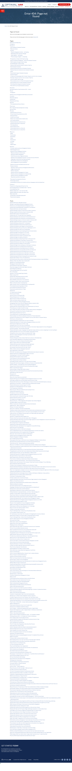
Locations (12, 96)
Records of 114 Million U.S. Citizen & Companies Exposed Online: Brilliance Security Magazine (28, 444)
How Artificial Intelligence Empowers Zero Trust (20, 655)
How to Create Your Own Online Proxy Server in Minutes (21, 587)
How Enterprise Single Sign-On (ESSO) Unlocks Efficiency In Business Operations (26, 689)
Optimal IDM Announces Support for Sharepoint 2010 (21, 235)
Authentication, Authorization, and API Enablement (20, 488)
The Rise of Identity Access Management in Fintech (20, 575)
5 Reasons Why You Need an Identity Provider (19, 638)
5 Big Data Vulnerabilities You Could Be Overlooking (20, 471)
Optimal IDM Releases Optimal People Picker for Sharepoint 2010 (23, 238)
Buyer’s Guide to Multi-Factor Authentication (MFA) (20, 342)
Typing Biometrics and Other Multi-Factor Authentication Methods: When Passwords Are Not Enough (30, 451)
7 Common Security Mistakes (16, 292)
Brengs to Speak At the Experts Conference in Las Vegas (21, 221)
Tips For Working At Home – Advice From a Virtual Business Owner (23, 510)
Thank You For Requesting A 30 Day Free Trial (19, 186)
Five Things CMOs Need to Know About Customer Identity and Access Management (26, 309)
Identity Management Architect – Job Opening (20, 52)
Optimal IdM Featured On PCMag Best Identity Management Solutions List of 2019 (26, 454)
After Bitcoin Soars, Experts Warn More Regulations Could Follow (23, 550)
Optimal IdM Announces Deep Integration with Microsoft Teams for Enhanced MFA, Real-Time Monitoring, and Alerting (33, 700)
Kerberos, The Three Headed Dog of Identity (19, 273)
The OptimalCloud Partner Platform (17, 104)
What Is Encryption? (14, 636)
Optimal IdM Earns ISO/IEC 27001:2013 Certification (21, 429)
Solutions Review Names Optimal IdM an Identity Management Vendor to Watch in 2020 (27, 496)
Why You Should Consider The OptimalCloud (19, 282)
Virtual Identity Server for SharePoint (18, 129)
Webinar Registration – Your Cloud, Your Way (19, 190)
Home (6, 26)
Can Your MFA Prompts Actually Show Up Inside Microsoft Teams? (23, 735)
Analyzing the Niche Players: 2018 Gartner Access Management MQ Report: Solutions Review (28, 440)
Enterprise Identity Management (17, 154)
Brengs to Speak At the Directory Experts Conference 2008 (22, 212)
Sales (12, 71)
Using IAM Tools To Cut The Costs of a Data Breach (20, 325)
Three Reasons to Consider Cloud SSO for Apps (19, 307)
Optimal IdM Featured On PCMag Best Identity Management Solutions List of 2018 (26, 378)
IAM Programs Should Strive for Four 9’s (18, 312)
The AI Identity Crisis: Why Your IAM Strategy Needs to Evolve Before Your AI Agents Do (27, 723)
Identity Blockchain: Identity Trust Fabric (18, 397)
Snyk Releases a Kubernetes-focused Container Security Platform (23, 490)
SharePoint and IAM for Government (18, 177)
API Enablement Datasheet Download (18, 47)
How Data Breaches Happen (16, 568)
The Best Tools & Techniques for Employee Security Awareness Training (24, 465)
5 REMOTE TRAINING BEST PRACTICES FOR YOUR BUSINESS (22, 594)
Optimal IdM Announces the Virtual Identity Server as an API (22, 251)
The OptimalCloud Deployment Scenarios (18, 287)
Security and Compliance (15, 197)
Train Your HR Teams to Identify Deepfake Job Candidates (21, 680)
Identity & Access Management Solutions (18, 151)
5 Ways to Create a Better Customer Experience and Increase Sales (23, 493)
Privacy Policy (13, 109)
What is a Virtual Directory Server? (17, 480)
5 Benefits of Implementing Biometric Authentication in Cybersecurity (24, 674)
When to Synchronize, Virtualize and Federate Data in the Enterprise (23, 403)
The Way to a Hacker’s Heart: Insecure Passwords (20, 281)
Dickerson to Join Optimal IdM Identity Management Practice (22, 205)
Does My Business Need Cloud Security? (18, 463)
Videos (12, 142)
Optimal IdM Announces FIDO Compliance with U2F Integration (22, 432)
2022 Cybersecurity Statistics (16, 590)
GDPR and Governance (15, 375)
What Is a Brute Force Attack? (16, 611)
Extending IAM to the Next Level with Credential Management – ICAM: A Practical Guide (27, 696)
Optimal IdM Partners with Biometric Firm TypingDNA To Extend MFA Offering (25, 425)
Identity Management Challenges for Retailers (19, 436)
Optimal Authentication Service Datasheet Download (21, 68)
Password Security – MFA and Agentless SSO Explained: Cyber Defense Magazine (26, 400)
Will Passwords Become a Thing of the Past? (19, 675)
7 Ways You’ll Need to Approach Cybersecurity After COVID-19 (22, 545)
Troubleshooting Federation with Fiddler (18, 421)
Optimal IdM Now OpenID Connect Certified (19, 356)
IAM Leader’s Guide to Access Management (19, 521)
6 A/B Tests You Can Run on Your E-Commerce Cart (20, 539)
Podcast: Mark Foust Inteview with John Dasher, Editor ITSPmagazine (24, 418)
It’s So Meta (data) (14, 271)
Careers (49, 4)
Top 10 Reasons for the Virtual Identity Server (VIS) (20, 358)
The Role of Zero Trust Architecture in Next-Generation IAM (22, 691)
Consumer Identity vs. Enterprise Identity (18, 663)
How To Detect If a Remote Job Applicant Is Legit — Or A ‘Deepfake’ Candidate (25, 614)
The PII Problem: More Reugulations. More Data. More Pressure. (23, 623)
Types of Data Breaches (15, 551)
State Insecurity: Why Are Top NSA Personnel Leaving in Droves (22, 389)
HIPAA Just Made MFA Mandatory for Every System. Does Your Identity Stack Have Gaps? (27, 730)
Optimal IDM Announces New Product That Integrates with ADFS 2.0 (23, 241)
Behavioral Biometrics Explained (17, 484)
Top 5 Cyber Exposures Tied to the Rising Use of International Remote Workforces (26, 570)
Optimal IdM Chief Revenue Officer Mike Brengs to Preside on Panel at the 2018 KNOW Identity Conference (31, 381)
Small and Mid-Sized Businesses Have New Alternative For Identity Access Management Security (28, 561)
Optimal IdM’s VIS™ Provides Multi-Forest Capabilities (21, 215)
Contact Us (55, 4)
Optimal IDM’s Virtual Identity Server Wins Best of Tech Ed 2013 (23, 252)
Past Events (13, 106)
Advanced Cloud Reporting (16, 42)
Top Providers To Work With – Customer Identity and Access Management (24, 601)
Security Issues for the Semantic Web (17, 295)
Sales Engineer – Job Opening (16, 55)
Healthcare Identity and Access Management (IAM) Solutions (22, 167)
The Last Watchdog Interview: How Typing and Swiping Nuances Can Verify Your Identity (27, 430)
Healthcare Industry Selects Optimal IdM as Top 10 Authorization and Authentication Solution (28, 410)
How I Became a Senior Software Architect (18, 359)
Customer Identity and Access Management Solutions (21, 148)
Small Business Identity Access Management (19, 160)
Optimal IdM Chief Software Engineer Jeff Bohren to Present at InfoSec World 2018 (26, 362)
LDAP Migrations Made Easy (16, 268)
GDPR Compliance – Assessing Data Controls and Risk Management (23, 364)
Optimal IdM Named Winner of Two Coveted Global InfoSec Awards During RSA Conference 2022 (29, 600)
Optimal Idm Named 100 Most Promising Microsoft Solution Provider (23, 256)
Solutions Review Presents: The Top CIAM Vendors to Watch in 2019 (23, 452)
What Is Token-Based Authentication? (18, 612)
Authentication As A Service (16, 112)
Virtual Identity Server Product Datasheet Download (21, 82)
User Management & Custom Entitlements (19, 162)
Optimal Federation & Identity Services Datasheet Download (22, 69)
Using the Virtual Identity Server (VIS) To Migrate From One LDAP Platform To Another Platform (29, 317)
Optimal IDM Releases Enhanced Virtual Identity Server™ (21, 224)
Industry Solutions (14, 166)
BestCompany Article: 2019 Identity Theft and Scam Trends (22, 457)
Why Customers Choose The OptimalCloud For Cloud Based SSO (23, 284)
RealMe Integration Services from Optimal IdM (19, 394)
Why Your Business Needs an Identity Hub (18, 300)
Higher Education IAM (15, 169)
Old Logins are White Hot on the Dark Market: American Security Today (24, 380)
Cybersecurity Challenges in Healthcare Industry (20, 606)
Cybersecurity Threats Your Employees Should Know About (22, 340)
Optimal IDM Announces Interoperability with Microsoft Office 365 (23, 249)
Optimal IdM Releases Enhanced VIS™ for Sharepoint (20, 223)
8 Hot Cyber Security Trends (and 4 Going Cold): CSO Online (22, 396)
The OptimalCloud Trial (15, 189)
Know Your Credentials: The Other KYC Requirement (20, 408)
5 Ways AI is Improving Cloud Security (18, 509)
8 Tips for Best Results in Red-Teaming (18, 656)
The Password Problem (15, 293)
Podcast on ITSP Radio (15, 336)
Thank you (12, 184)
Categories (13, 44)
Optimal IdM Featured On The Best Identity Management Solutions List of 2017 (25, 322)
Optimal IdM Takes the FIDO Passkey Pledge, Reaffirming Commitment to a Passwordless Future (29, 708)
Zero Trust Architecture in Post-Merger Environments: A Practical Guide (24, 711)
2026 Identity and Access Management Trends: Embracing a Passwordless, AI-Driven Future (28, 719)
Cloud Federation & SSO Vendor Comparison (19, 265)
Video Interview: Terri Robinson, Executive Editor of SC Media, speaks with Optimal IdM (27, 413)
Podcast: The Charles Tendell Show (17, 407)
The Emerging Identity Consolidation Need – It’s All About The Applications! (25, 677)
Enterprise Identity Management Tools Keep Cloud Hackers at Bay (23, 334)
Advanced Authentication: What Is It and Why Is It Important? (22, 672)
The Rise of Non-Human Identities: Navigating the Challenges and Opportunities (26, 721)
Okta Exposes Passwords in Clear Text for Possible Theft (21, 605)
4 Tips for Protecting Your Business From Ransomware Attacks (22, 671)
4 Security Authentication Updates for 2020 (19, 501)
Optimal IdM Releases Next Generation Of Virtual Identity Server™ (23, 216)
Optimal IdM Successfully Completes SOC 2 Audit (20, 705)
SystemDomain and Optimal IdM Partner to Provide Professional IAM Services (25, 441)
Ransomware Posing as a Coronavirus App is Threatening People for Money (25, 515)
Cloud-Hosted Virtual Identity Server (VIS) (19, 114)
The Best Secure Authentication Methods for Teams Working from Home (24, 535)
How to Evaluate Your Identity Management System (20, 301)
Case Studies (13, 135)
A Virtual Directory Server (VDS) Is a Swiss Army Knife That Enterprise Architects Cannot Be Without (29, 259)
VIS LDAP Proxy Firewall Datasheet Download (20, 85)
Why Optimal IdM (14, 193)
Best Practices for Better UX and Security (18, 298)
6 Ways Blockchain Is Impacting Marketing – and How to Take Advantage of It (25, 491)
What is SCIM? (13, 576)
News (12, 138)
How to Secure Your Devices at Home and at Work (20, 542)
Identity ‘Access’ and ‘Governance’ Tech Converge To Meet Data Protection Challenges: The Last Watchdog (31, 462)
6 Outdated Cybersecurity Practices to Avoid (19, 650)
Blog (12, 133)
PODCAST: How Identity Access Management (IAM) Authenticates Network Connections (27, 351)
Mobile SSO (13, 290)
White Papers (13, 144)
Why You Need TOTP (14, 274)
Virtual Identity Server (15, 126)
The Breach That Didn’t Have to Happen (18, 565)
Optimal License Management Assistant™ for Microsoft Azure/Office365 (25, 157)
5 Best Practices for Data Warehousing (18, 642)
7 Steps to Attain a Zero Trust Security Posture (19, 477)
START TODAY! (2, 10)
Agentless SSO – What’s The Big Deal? (18, 405)
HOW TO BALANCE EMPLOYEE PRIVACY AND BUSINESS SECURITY (24, 627)
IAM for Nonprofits (15, 170)
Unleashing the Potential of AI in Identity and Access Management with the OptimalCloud (27, 182)
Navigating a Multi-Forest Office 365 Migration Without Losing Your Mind (25, 303)
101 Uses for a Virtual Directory (17, 318)
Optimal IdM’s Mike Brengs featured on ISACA (19, 276)
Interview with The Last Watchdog (17, 427)
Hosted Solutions (14, 115)
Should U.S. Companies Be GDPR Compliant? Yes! (20, 416)
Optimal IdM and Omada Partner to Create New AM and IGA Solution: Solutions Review (27, 449)
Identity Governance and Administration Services (20, 164)
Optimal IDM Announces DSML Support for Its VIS (20, 234)
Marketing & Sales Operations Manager (18, 53)
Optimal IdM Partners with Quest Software (19, 208)
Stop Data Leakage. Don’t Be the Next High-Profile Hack (21, 267)
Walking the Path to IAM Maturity (17, 524)
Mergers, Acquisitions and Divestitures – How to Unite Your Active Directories (25, 460)
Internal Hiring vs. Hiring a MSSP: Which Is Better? (20, 369)
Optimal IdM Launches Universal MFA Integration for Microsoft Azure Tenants (25, 707)
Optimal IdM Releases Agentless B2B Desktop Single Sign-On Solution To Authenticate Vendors (28, 589)
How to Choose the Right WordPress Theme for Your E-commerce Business (25, 553)
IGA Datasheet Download (16, 66)
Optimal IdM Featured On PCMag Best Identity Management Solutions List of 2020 (26, 499)
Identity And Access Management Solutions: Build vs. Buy (21, 435)
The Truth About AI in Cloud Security (17, 622)
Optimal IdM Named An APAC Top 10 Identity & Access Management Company (25, 498)
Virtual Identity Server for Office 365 (18, 128)
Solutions (12, 146)
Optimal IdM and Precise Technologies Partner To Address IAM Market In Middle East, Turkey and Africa (30, 473)
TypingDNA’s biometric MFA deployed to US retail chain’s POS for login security (25, 532)
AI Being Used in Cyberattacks (16, 660)
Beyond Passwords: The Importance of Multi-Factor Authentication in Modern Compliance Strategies (29, 686)
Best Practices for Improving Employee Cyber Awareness (21, 537)
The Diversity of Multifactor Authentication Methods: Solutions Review (24, 458)
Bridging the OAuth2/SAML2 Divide (17, 263)
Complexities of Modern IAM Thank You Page (19, 58)
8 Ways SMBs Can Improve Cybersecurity (18, 562)
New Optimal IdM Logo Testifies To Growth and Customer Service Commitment (25, 526)
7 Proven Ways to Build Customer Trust (18, 512)
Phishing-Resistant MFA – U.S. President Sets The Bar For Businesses (23, 616)
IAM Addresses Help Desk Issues (17, 372)
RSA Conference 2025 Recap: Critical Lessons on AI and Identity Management (25, 704)
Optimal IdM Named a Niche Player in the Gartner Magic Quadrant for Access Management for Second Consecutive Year (33, 419)
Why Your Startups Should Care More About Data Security (21, 557)
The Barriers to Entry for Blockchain (17, 392)
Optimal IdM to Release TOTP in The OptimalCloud (20, 257)
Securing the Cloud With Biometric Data (18, 567)
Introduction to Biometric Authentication (18, 685)
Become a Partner (14, 48)
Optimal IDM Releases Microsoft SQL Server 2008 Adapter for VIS (23, 227)
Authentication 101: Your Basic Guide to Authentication (21, 474)
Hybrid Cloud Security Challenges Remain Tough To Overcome (22, 353)
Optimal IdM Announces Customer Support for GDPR (20, 385)
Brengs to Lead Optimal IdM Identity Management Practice (22, 204)
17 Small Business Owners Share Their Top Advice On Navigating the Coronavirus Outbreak (28, 513)
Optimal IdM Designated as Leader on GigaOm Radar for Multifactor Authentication (26, 609)
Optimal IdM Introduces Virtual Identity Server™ (20, 213)
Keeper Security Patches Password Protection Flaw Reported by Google (24, 366)
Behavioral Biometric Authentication (18, 152)
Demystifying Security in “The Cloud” (17, 296)
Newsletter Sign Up (14, 97)
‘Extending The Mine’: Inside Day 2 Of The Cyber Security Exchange (23, 361)
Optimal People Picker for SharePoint (18, 123)
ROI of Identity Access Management (17, 649)
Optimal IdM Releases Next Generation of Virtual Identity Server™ (23, 218)
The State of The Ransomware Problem (18, 476)
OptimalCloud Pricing (15, 100)
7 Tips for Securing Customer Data (17, 644)
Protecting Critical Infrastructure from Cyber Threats (21, 347)
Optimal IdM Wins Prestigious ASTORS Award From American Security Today (25, 619)
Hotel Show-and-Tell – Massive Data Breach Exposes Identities (22, 443)
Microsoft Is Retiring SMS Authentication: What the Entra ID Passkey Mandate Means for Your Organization (31, 732)
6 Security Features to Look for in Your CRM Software (21, 531)
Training (12, 141)
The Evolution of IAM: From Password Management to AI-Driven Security (24, 694)
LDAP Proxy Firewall (15, 117)
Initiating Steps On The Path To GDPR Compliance (20, 355)
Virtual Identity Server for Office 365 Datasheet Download (22, 80)
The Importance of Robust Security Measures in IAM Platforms (22, 682)
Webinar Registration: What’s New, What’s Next (20, 192)
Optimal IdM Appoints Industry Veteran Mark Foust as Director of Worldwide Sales (26, 337)
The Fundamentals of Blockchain (17, 388)
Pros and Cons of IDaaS (15, 520)
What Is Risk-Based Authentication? (17, 586)
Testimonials (13, 139)
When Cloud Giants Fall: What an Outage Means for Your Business (23, 716)
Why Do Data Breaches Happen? (17, 367)
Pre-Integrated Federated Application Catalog (19, 107)
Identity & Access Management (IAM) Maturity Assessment (22, 94)
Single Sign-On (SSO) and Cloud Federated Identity (20, 159)
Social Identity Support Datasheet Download (19, 73)
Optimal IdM (35, 37)
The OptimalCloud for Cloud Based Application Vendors (21, 314)
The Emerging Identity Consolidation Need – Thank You (21, 187)
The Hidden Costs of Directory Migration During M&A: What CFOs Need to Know (26, 710)
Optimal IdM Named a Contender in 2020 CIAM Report (21, 543)
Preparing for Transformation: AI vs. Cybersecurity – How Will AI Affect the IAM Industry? (27, 653)
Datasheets (13, 136)
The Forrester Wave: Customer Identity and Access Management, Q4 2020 (24, 540)
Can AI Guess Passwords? (15, 664)
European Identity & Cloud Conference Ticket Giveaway (21, 455)
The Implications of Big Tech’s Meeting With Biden (20, 581)
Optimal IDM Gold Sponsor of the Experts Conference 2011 (22, 240)
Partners (12, 102)
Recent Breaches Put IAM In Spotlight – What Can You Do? (22, 667)
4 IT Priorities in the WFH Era (16, 572)
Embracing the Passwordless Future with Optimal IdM (21, 726)
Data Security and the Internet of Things (18, 289)
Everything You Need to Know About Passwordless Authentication (23, 641)
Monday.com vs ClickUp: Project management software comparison (23, 595)
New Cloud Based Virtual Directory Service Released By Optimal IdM (23, 529)
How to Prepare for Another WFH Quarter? (19, 554)
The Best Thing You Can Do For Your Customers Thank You (22, 77)
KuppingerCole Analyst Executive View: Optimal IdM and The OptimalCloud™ (25, 487)
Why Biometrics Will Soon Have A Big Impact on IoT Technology (22, 506)
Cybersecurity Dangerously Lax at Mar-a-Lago (19, 323)
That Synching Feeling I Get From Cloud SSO (19, 270)
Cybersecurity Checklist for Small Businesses (19, 678)
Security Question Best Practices (17, 620)
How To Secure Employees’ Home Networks (19, 546)
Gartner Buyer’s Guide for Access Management (19, 559)
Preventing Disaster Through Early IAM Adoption (20, 422)
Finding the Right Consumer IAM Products (18, 402)
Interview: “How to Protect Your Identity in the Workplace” (21, 433)
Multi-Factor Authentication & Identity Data (19, 118)
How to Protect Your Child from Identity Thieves (20, 507)
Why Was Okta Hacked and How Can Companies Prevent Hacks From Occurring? (25, 598)
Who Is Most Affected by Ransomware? (18, 592)
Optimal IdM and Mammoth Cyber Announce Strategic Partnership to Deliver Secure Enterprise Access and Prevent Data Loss (34, 683)
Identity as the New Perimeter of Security (18, 556)
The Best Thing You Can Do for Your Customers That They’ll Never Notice (24, 597)
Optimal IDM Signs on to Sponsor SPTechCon (19, 237)
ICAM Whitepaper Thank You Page (17, 63)
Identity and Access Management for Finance (19, 172)
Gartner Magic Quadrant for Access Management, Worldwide (22, 518)
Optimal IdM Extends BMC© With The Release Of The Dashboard (23, 207)
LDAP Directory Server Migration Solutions (19, 156)
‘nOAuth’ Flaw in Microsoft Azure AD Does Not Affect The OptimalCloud (24, 647)
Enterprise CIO (13, 373)
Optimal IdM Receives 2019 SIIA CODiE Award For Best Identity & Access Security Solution (28, 468)
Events (12, 90)
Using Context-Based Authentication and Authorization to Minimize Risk (24, 482)
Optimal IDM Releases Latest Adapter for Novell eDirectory (22, 226)
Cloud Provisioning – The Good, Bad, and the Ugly (20, 328)
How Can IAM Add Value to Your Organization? (19, 645)
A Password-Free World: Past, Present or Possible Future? (22, 311)
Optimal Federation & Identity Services (18, 121)
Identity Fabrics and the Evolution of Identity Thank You (21, 65)
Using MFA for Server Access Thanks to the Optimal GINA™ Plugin (23, 333)
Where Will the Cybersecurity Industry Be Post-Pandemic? (21, 534)
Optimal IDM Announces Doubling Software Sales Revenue (22, 246)
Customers (13, 87)
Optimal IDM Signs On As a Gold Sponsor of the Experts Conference (23, 245)
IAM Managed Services (15, 149)
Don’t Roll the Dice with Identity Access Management (20, 658)
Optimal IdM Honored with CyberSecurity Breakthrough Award (22, 344)
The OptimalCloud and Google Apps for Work (19, 285)
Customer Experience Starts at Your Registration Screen (21, 485)
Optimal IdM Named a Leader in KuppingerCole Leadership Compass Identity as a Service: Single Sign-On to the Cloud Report (34, 329)
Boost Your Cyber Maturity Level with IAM (18, 377)
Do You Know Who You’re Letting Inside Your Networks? (21, 345)
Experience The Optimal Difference (17, 633)
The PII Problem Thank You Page (17, 79)
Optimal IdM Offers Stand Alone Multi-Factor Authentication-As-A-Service (25, 306)
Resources (12, 131)
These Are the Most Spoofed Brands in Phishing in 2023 (21, 652)
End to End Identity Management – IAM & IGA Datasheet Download (23, 60)
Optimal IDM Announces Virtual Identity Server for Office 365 (22, 248)
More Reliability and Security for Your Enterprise (20, 279)
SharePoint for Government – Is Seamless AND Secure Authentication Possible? (25, 383)
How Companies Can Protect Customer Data (19, 630)
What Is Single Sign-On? (15, 603)
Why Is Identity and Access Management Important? (20, 348)
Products (12, 110)
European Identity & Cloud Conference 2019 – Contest (21, 89)
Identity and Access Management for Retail (19, 175)
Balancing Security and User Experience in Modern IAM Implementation (24, 693)
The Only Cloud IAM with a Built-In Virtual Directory (20, 724)
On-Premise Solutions (15, 120)
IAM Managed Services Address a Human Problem (20, 548)
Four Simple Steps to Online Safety (17, 350)
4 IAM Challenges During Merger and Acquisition (20, 661)
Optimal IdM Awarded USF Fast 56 (17, 391)
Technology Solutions (15, 180)
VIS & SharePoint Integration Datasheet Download (20, 84)
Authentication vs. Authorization (17, 573)
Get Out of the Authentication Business (18, 278)
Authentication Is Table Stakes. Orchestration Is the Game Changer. (23, 727)
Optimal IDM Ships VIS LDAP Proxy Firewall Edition (20, 229)
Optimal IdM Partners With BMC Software (18, 202)
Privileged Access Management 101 (17, 399)
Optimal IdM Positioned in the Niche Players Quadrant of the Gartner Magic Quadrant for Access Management (31, 326)
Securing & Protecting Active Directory (18, 179)
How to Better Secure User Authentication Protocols (20, 579)
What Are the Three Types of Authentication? (19, 523)
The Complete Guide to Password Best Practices (20, 617)
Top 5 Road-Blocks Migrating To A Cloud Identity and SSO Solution (23, 339)
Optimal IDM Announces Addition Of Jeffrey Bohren (20, 243)
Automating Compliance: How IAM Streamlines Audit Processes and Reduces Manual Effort (28, 688)
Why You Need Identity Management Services (19, 583)
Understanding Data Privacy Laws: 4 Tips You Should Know (22, 628)
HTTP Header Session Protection (17, 438)
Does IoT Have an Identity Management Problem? (20, 304)
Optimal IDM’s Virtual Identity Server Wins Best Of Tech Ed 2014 (23, 254)
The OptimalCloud (14, 125)
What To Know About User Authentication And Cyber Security (22, 504)
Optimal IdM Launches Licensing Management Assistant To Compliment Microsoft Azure (27, 634)
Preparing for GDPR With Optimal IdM (18, 195)
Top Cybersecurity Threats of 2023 (17, 625)
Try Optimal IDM (63, 4)
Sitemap (29, 759)
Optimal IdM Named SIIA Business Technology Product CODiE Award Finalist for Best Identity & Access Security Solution (33, 466)
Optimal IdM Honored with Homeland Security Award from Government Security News (27, 370)
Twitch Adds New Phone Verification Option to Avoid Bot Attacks (23, 578)
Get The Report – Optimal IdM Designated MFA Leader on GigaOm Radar (24, 608)
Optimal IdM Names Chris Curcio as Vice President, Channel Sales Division (24, 331)
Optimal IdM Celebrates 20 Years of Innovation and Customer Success (24, 713)
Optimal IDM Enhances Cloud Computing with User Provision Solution (24, 230)
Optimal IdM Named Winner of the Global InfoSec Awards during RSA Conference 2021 (27, 564)
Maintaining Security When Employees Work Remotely (21, 584)
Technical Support (14, 74)
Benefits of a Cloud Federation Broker (18, 262)
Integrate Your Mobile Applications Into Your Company (21, 386)
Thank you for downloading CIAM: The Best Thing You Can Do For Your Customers (26, 76)
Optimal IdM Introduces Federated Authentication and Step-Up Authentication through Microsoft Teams (30, 702)
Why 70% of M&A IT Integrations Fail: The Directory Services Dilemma (24, 718)
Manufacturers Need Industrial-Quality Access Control (21, 424)
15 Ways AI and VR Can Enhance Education (18, 669)
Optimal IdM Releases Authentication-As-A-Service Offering (22, 320)
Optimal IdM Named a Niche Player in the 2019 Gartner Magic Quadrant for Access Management (29, 479)
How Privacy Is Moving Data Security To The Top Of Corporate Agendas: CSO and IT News (27, 411)
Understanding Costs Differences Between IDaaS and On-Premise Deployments (25, 315)
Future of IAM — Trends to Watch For (18, 666)
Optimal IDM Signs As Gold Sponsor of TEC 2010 (20, 232)
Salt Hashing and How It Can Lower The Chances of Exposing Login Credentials (25, 639)
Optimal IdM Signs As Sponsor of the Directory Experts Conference (23, 210)
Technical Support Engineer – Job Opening (19, 56)
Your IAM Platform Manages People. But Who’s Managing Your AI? (23, 729)
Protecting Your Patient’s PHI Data (17, 414)
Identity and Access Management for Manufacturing (21, 173)
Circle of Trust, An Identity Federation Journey (19, 528)
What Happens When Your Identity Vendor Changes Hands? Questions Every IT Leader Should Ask (29, 734)
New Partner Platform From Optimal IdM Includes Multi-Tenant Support (24, 495)
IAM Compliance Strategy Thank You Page (19, 62)
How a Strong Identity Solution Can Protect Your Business (21, 631)
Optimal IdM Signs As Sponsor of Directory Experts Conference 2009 (24, 219)
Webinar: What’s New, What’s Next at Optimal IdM (20, 260)
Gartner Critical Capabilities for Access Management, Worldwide (23, 502)
